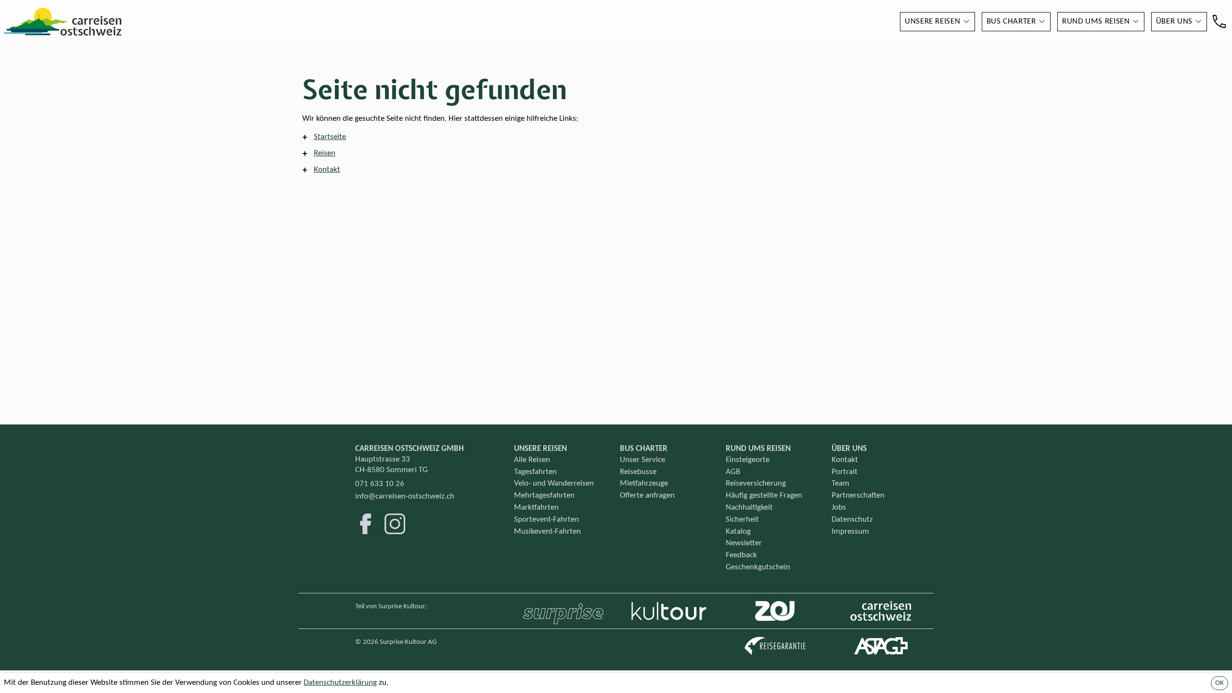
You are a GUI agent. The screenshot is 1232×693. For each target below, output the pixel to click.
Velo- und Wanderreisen (554, 483)
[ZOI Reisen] (775, 611)
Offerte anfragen (647, 495)
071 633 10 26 (379, 484)
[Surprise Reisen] (563, 611)
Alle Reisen (532, 460)
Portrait (845, 472)
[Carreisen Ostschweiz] (880, 611)
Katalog (738, 531)
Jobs (839, 507)
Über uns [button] (1174, 21)
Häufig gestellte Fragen (764, 495)
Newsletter (744, 543)
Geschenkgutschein (758, 567)
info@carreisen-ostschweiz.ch (404, 496)
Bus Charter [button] (1011, 21)
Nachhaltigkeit (749, 507)
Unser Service (642, 460)
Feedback (741, 555)
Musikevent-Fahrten (547, 531)
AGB (733, 472)
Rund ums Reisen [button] (1096, 21)
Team (840, 483)
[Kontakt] (1219, 21)
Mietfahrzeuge (644, 483)
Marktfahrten (536, 507)
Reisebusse (638, 472)
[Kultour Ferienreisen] (668, 611)
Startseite (330, 137)
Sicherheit (742, 519)
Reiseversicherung (756, 483)
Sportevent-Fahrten (546, 519)
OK (1219, 683)
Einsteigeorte (748, 460)
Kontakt (327, 170)
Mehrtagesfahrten (544, 495)
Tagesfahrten (535, 472)
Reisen (324, 153)
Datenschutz (852, 519)
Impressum (850, 531)
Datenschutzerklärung (340, 683)
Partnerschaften (858, 495)
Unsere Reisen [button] (932, 21)
